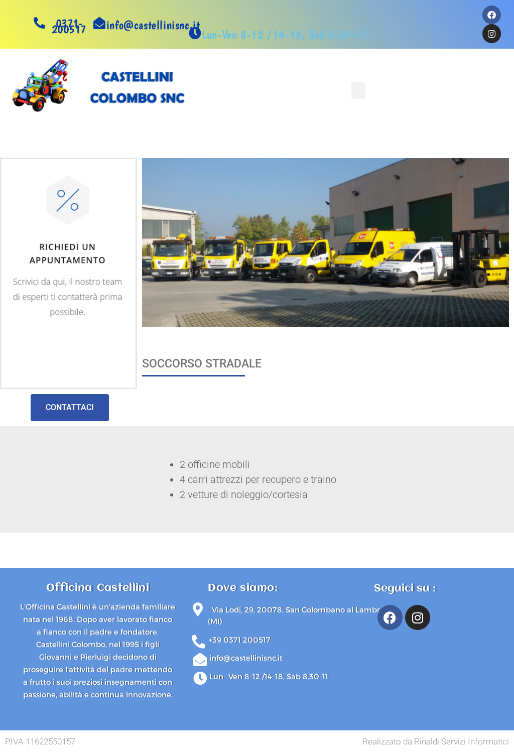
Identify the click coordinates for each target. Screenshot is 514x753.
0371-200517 (69, 26)
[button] (358, 90)
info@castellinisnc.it (153, 25)
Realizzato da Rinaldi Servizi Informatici (435, 741)
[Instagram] (417, 617)
